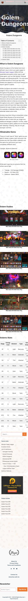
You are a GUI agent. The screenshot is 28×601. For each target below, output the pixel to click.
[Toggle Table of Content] (19, 41)
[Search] (24, 434)
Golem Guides (6, 47)
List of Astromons (6, 449)
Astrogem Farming (8, 451)
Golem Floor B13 (5, 509)
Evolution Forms (5, 447)
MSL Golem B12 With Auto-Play (12, 52)
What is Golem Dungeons (9, 43)
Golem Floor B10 (5, 501)
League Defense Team (9, 468)
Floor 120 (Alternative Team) (11, 466)
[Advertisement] (14, 191)
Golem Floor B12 (5, 506)
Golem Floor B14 (5, 511)
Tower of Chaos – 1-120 (9, 463)
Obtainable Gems (7, 45)
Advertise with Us (14, 577)
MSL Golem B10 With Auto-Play (12, 48)
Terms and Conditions (14, 565)
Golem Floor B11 (5, 504)
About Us (14, 561)
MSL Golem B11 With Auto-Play (12, 50)
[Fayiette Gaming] (2, 2)
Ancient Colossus (7, 454)
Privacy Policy (14, 563)
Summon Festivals (6, 471)
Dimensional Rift (7, 459)
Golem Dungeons (7, 456)
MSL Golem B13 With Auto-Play (13, 54)
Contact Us (14, 574)
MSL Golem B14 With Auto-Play (13, 55)
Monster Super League (7, 72)
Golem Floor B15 (5, 513)
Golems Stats (6, 59)
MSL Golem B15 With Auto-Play (12, 57)
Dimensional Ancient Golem (10, 461)
